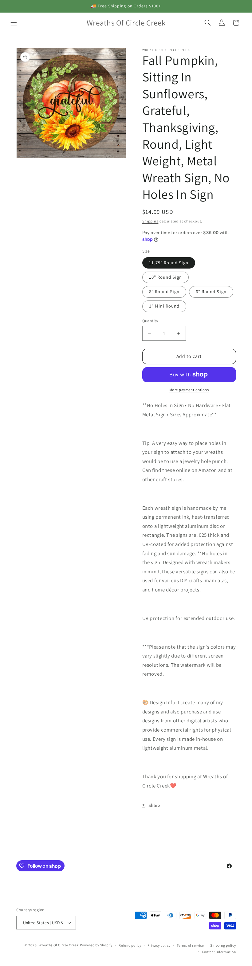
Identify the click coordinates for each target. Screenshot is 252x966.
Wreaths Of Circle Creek (59, 945)
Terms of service (190, 945)
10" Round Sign (165, 277)
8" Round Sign (164, 291)
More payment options (189, 389)
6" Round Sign (211, 291)
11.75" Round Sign (169, 262)
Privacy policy (159, 945)
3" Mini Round (164, 306)
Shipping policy (223, 945)
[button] (13, 23)
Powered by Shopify (96, 945)
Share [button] (154, 805)
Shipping (150, 221)
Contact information (219, 951)
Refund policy (130, 945)
